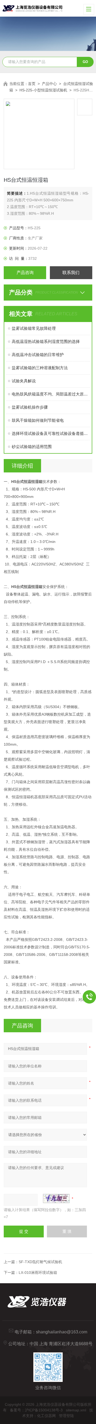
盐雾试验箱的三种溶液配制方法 (40, 367)
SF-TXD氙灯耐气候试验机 (40, 1262)
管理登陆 (66, 1416)
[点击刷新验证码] (56, 1198)
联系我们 (70, 272)
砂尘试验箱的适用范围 (32, 446)
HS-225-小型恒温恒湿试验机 (43, 90)
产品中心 (49, 84)
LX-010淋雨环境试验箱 (38, 1272)
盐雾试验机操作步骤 (30, 407)
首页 (31, 84)
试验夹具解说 (24, 381)
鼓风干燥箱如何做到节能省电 (38, 420)
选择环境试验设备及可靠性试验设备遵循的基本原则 (50, 433)
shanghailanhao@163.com (61, 1332)
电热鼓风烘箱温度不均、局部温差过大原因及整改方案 (50, 394)
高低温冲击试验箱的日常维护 (38, 354)
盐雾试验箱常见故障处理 (34, 328)
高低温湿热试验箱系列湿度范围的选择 (46, 341)
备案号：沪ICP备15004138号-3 (36, 1410)
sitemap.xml (76, 1410)
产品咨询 (25, 272)
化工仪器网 (46, 1416)
